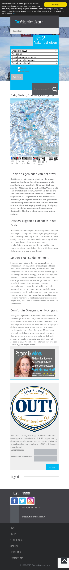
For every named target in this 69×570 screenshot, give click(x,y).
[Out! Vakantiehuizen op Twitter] (22, 498)
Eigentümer (15, 552)
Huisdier (24, 68)
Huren (13, 533)
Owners (14, 546)
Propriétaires (16, 558)
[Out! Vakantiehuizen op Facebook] (14, 498)
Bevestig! (55, 4)
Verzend (52, 467)
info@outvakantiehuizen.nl (33, 516)
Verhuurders (16, 539)
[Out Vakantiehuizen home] (29, 22)
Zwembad (24, 71)
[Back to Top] (64, 560)
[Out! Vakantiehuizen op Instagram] (30, 498)
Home (12, 527)
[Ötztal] (34, 99)
